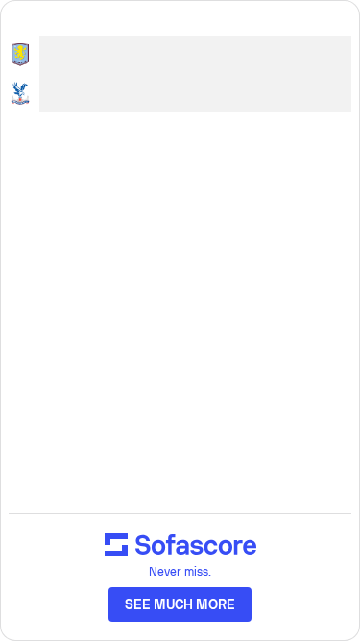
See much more (180, 604)
